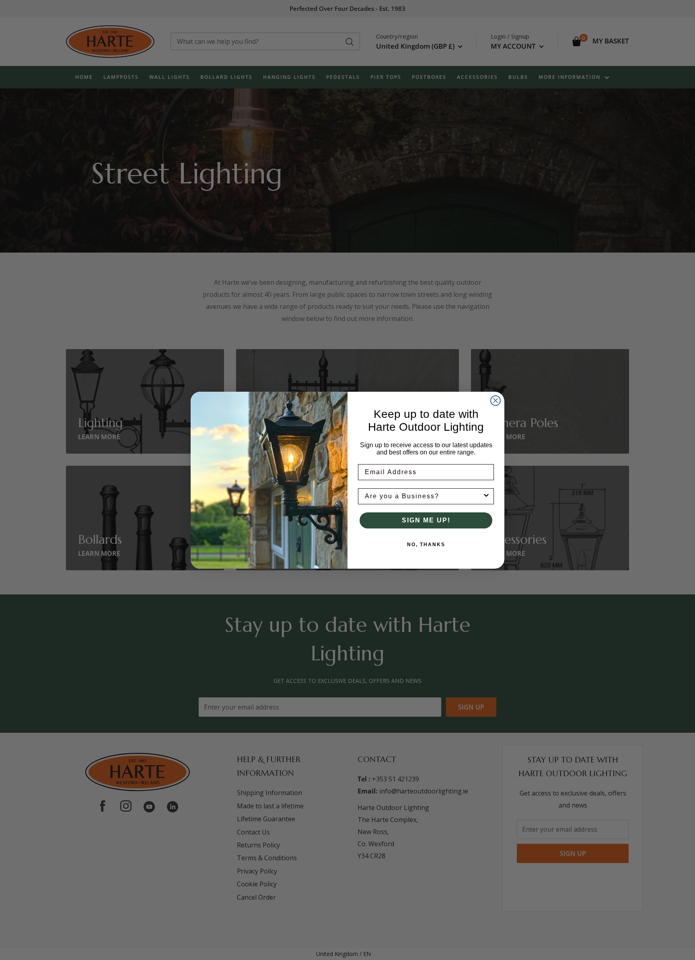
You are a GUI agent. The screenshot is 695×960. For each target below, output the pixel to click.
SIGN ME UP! (426, 520)
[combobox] (423, 496)
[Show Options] (486, 496)
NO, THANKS (426, 544)
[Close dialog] (495, 400)
